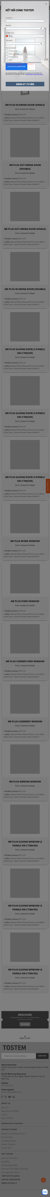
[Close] (46, 4)
